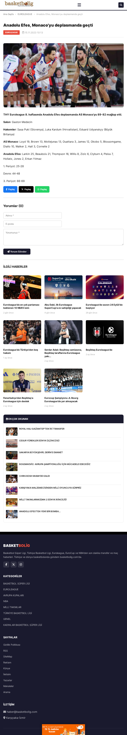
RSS (5, 650)
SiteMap (7, 656)
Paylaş (11, 189)
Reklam (7, 662)
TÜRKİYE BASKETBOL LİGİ (17, 613)
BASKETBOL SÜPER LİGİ (16, 583)
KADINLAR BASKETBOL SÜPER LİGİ (22, 624)
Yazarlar (7, 680)
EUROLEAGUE (25, 14)
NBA (5, 601)
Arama (6, 692)
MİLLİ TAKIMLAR (12, 607)
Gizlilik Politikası (11, 644)
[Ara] (121, 5)
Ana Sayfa (8, 14)
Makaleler (8, 686)
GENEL (7, 619)
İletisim (7, 674)
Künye (6, 668)
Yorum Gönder (18, 251)
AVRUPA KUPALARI (13, 595)
